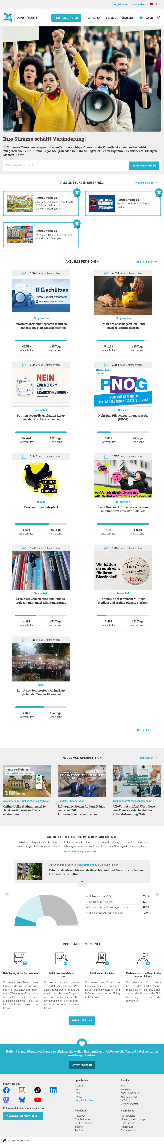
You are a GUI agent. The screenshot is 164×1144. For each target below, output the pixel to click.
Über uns (80, 1085)
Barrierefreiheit (129, 1130)
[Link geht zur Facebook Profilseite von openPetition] (6, 1089)
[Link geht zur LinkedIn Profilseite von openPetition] (53, 1089)
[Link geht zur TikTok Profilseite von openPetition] (37, 1089)
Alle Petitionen (145, 261)
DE (155, 4)
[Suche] (159, 17)
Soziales (123, 410)
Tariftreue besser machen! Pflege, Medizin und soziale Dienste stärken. (123, 601)
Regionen (80, 1130)
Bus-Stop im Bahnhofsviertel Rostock (133, 203)
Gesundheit (41, 410)
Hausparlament (129, 1096)
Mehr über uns (82, 1020)
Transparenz (128, 1115)
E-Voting (126, 1100)
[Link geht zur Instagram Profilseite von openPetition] (22, 1089)
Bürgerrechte (41, 318)
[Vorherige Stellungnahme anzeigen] (7, 894)
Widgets (125, 1089)
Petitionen (93, 17)
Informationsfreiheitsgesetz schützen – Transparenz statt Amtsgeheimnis (41, 326)
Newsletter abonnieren (23, 1115)
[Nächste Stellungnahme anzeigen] (157, 894)
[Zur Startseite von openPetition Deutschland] (21, 17)
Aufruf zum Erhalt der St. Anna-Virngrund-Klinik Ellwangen (55, 234)
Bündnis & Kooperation (71, 801)
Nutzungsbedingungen (134, 1119)
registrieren (121, 4)
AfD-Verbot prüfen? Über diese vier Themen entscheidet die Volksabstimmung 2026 (134, 810)
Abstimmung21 (12, 801)
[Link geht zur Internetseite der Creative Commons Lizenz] (5, 1140)
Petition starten (66, 17)
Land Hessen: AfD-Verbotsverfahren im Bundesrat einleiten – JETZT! (123, 509)
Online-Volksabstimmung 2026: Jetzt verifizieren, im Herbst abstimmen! (24, 810)
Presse (78, 1096)
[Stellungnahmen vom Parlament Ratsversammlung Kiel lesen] (46, 912)
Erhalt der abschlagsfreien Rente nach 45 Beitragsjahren (123, 326)
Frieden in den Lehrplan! (41, 507)
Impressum (127, 1126)
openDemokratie (130, 1092)
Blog (77, 1092)
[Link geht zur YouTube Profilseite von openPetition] (37, 1099)
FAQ (123, 1085)
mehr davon (146, 757)
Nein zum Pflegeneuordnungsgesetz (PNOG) (123, 417)
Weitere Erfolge (144, 182)
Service (111, 17)
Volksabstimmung (50, 801)
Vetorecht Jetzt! (130, 1104)
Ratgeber (80, 1115)
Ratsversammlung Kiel (86, 864)
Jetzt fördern (82, 1065)
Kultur (41, 685)
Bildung (41, 501)
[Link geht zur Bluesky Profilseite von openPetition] (22, 1099)
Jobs (77, 1089)
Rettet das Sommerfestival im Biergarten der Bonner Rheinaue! (41, 692)
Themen (79, 1126)
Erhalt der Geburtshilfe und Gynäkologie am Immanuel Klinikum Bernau (41, 601)
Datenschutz (128, 1123)
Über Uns (127, 17)
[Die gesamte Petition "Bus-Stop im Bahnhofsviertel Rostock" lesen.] (102, 211)
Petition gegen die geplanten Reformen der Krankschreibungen (41, 417)
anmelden (139, 4)
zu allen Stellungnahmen (78, 851)
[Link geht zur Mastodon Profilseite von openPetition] (6, 1099)
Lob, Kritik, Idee (84, 1100)
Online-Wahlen (30, 801)
